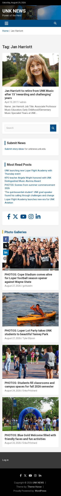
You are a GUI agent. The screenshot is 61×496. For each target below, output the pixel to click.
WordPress (40, 490)
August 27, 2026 (13, 286)
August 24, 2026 (13, 390)
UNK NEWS (14, 11)
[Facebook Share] (6, 239)
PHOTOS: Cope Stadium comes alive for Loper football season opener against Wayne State (28, 278)
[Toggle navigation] (6, 23)
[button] (5, 258)
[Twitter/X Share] (6, 246)
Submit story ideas (14, 149)
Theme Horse (35, 486)
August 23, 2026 (13, 443)
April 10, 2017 (11, 102)
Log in (5, 460)
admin (23, 102)
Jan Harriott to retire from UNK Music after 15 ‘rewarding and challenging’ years (29, 94)
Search (53, 128)
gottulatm (28, 286)
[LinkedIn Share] (6, 252)
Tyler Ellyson (29, 338)
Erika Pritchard (30, 390)
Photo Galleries (16, 232)
